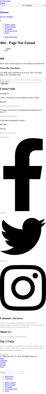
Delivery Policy (26, 323)
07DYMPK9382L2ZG (8, 116)
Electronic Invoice (22, 327)
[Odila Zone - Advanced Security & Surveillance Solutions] (5, 1)
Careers (18, 336)
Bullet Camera (10, 25)
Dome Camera (10, 27)
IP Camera (9, 29)
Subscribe (4, 84)
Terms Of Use (32, 325)
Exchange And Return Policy (16, 325)
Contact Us (4, 323)
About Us (3, 336)
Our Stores (11, 336)
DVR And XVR (11, 31)
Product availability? (14, 350)
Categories (9, 379)
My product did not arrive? (17, 348)
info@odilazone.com (8, 133)
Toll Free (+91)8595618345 (10, 106)
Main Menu (9, 377)
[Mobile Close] (1, 370)
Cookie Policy (10, 327)
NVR (7, 33)
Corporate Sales (14, 323)
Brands (23, 336)
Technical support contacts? (10, 346)
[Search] (1, 8)
